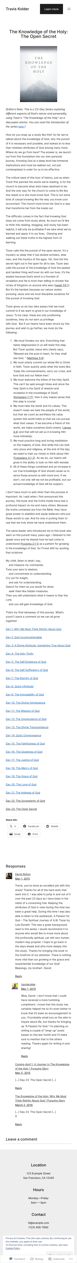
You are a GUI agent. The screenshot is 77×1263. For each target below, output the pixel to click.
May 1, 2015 (22, 878)
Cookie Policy (13, 1248)
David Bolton (23, 874)
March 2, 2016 (24, 1105)
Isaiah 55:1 (61, 285)
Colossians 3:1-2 (24, 457)
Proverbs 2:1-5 (30, 543)
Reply (18, 976)
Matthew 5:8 (35, 358)
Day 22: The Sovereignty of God (25, 800)
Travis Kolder (17, 9)
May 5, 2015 (22, 1072)
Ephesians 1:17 (23, 397)
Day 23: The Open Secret (21, 808)
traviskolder (28, 984)
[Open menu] (69, 9)
